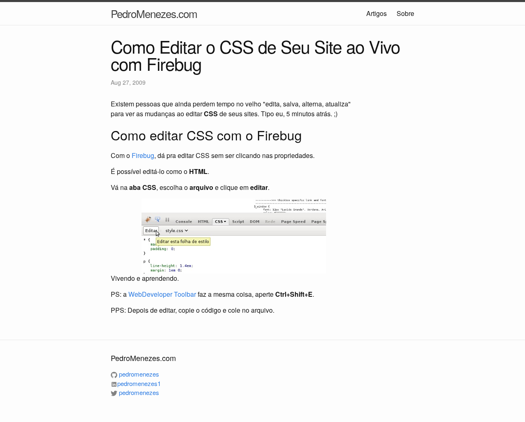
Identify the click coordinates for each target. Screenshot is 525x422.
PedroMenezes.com (154, 13)
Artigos (376, 13)
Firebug (143, 155)
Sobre (405, 13)
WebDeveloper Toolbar (162, 294)
